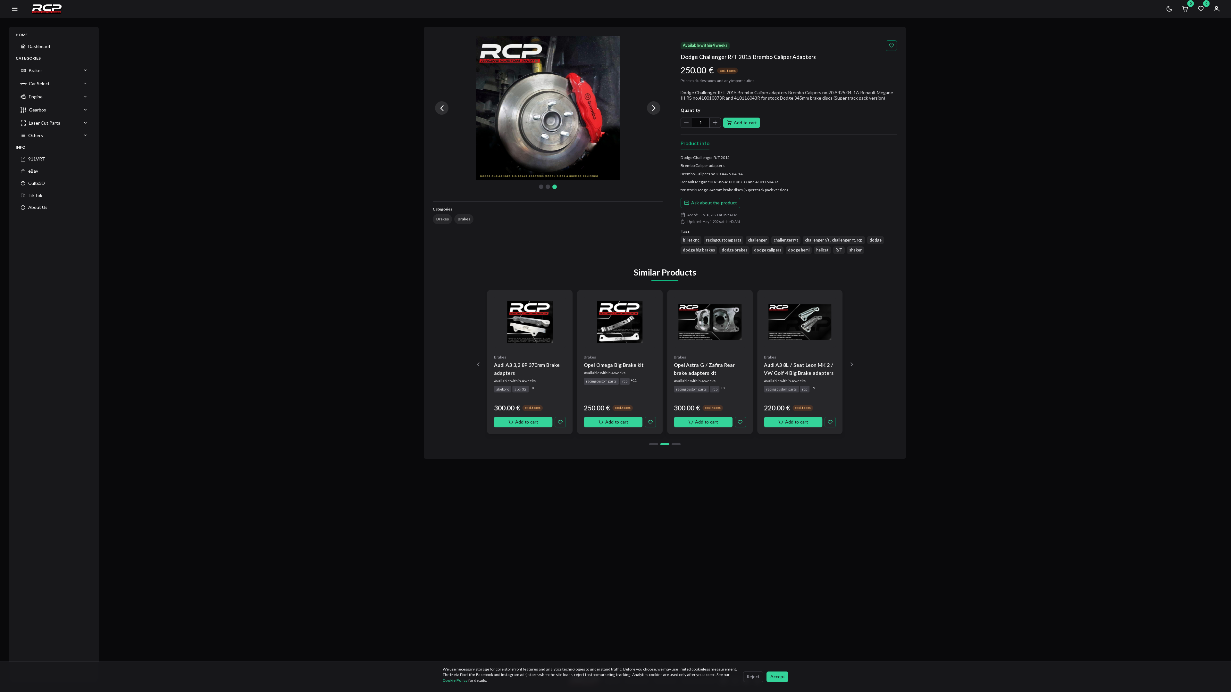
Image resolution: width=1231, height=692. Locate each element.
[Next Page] (851, 364)
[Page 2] (664, 444)
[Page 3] (676, 444)
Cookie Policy (455, 680)
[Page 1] (653, 444)
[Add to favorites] (891, 45)
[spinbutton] (701, 123)
